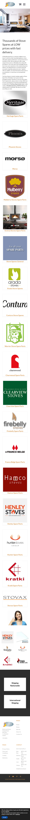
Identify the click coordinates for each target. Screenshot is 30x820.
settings (18, 814)
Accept (4, 817)
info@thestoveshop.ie (21, 768)
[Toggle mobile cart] (20, 4)
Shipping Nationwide (15, 684)
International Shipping (15, 701)
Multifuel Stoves (21, 85)
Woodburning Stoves (12, 85)
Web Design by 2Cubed (20, 779)
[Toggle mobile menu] (24, 4)
